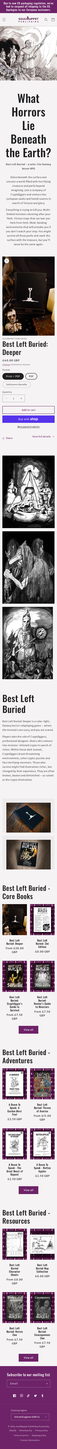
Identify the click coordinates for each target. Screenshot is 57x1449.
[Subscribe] (46, 1383)
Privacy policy (41, 1430)
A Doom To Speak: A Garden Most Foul (14, 1109)
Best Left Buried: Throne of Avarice (42, 1108)
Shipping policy (39, 1435)
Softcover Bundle (18, 385)
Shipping (6, 365)
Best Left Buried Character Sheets (14, 1269)
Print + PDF (13, 376)
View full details (41, 436)
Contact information (30, 1440)
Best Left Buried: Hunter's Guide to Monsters (42, 1002)
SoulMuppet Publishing (27, 1426)
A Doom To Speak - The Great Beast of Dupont (14, 1169)
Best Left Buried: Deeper (14, 942)
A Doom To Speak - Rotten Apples (42, 1168)
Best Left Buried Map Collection (42, 1268)
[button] (3, 19)
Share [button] (9, 438)
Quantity (7, 392)
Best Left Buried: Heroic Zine (14, 1331)
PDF (31, 376)
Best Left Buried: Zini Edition (42, 944)
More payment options (28, 427)
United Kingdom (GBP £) (27, 1417)
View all (28, 1029)
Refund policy (25, 1430)
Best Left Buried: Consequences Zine (42, 1333)
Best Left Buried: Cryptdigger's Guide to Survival (14, 1003)
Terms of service (21, 1435)
